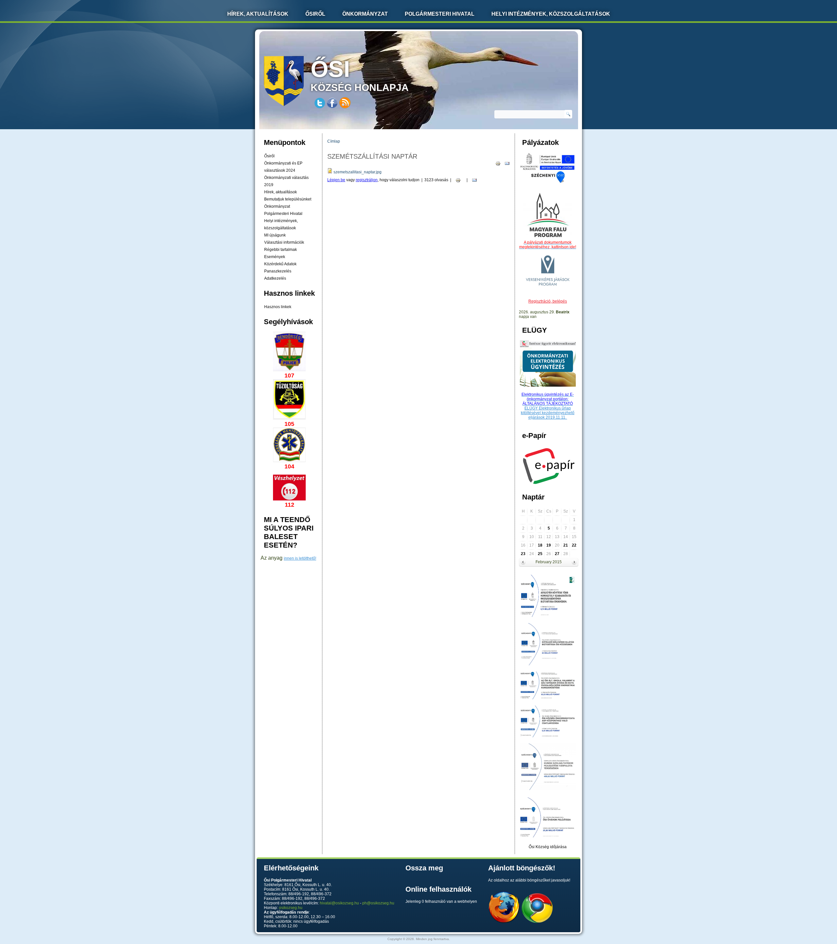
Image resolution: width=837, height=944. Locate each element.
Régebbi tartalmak (280, 249)
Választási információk (284, 242)
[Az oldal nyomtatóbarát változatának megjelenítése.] (498, 163)
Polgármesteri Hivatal (439, 14)
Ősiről (315, 14)
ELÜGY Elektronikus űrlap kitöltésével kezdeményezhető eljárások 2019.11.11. (547, 413)
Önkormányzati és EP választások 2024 (283, 167)
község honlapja (360, 74)
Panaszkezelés (277, 271)
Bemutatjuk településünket (287, 199)
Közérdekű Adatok (280, 264)
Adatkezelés (275, 278)
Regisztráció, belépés (547, 301)
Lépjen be (336, 180)
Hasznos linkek (277, 307)
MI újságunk (275, 235)
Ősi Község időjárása (548, 847)
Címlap (333, 141)
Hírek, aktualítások (280, 192)
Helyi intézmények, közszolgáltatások (550, 14)
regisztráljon (367, 180)
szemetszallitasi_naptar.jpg (357, 172)
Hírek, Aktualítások (257, 14)
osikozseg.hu (290, 907)
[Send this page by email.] (507, 163)
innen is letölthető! (300, 558)
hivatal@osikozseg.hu (339, 903)
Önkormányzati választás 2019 (286, 181)
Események (274, 256)
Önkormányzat (365, 14)
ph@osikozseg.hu (378, 903)
